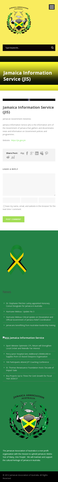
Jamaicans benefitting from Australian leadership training (30, 325)
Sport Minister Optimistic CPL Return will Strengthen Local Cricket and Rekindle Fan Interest (28, 347)
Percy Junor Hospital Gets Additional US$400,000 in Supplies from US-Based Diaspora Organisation (28, 355)
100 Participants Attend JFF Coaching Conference (27, 362)
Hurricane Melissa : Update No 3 (20, 311)
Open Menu (52, 7)
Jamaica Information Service (27, 337)
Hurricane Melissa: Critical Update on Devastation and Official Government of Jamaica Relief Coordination (29, 318)
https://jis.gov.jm (18, 140)
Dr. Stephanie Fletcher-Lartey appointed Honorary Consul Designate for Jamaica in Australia (28, 304)
